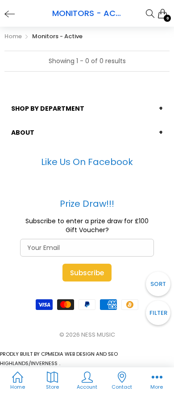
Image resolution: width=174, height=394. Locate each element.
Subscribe (87, 272)
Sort (158, 284)
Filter (158, 313)
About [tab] (22, 132)
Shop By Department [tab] (47, 108)
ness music (98, 334)
